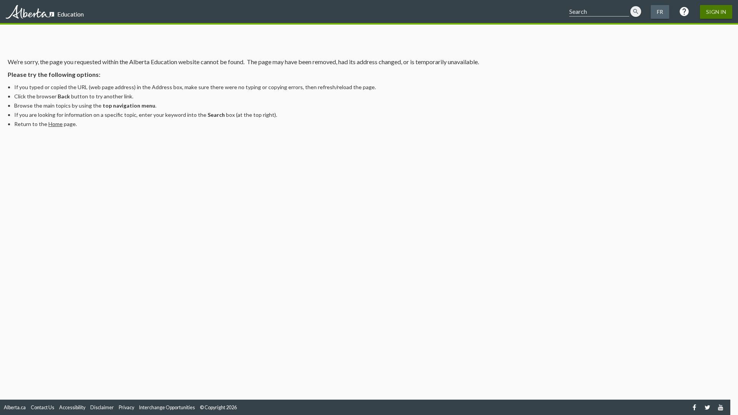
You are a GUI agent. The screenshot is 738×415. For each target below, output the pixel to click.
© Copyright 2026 (218, 407)
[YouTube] (720, 407)
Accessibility (72, 407)
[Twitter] (707, 407)
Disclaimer (102, 407)
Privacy (126, 407)
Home (55, 124)
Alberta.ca (15, 407)
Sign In (716, 11)
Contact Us (42, 407)
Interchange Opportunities (167, 407)
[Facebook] (694, 407)
